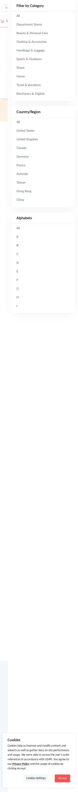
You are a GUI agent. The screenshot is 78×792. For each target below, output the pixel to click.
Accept (62, 778)
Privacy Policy (20, 764)
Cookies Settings (36, 778)
